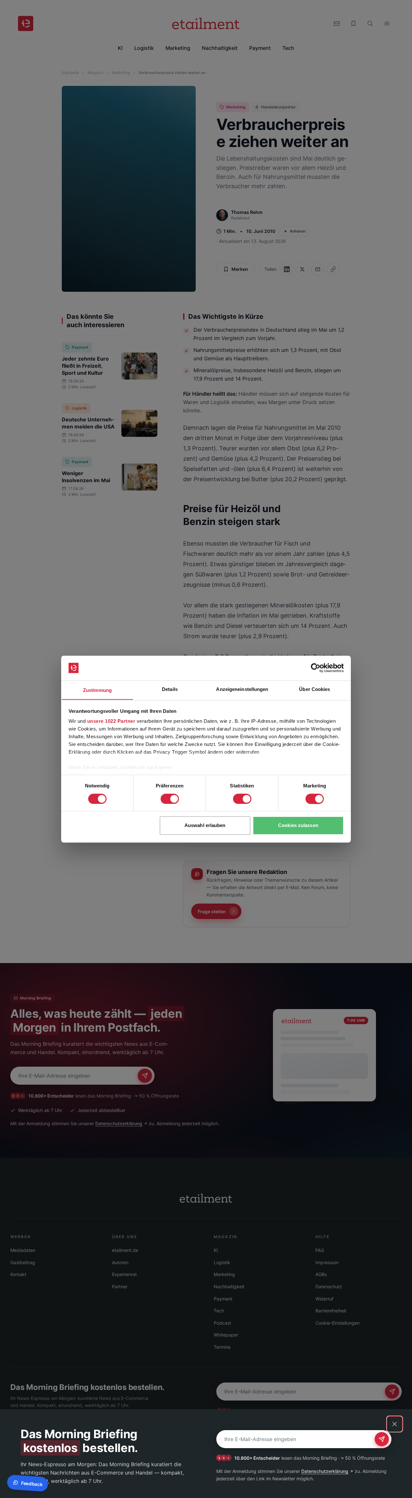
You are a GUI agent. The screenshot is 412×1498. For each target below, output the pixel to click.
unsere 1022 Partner (111, 721)
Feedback (31, 1483)
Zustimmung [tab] (97, 690)
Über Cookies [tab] (314, 689)
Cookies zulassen (298, 825)
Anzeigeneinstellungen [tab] (242, 689)
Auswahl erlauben (205, 825)
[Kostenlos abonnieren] (382, 1439)
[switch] (170, 799)
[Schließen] (395, 1424)
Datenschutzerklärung (324, 1471)
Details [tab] (170, 689)
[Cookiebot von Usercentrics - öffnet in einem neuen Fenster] (315, 668)
